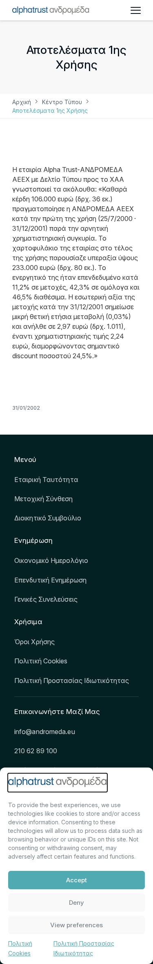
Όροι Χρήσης (34, 642)
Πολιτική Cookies (41, 661)
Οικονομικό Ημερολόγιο (51, 560)
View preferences (76, 925)
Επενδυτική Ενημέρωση (50, 580)
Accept (76, 880)
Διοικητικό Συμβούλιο (47, 518)
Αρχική (21, 101)
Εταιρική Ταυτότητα (46, 479)
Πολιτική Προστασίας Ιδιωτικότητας (71, 680)
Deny (76, 902)
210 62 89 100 (35, 751)
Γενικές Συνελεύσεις (46, 599)
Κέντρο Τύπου (62, 101)
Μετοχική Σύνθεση (43, 499)
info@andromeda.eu (44, 731)
